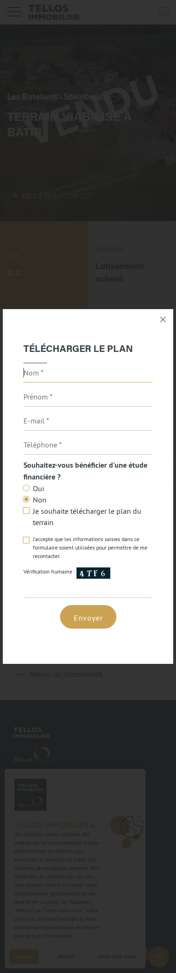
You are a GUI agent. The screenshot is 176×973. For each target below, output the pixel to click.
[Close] (163, 319)
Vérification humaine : (50, 571)
